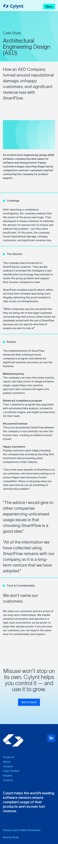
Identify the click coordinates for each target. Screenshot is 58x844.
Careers (8, 766)
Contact (8, 780)
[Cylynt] (13, 6)
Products (8, 757)
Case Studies (11, 770)
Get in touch (29, 702)
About (6, 761)
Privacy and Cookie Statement (21, 830)
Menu (49, 6)
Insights (7, 775)
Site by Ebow (11, 837)
